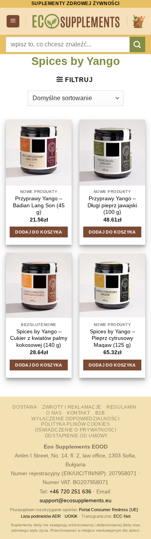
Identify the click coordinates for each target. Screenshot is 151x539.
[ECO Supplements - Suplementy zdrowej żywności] (76, 21)
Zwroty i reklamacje (71, 407)
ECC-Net (121, 516)
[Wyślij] (137, 44)
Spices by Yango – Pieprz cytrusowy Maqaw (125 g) (112, 338)
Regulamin (121, 407)
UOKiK (71, 516)
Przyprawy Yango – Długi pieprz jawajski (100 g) (112, 205)
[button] (13, 21)
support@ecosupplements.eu (75, 500)
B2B (100, 413)
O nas (54, 413)
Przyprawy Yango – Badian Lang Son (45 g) (39, 205)
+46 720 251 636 (70, 491)
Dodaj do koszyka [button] (38, 232)
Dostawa (24, 407)
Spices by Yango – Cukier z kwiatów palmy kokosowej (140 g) (38, 338)
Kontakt (78, 413)
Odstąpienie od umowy (76, 435)
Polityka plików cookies (75, 424)
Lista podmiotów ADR (41, 516)
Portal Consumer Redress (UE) (108, 509)
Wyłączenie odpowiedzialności (75, 418)
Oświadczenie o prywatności (76, 430)
